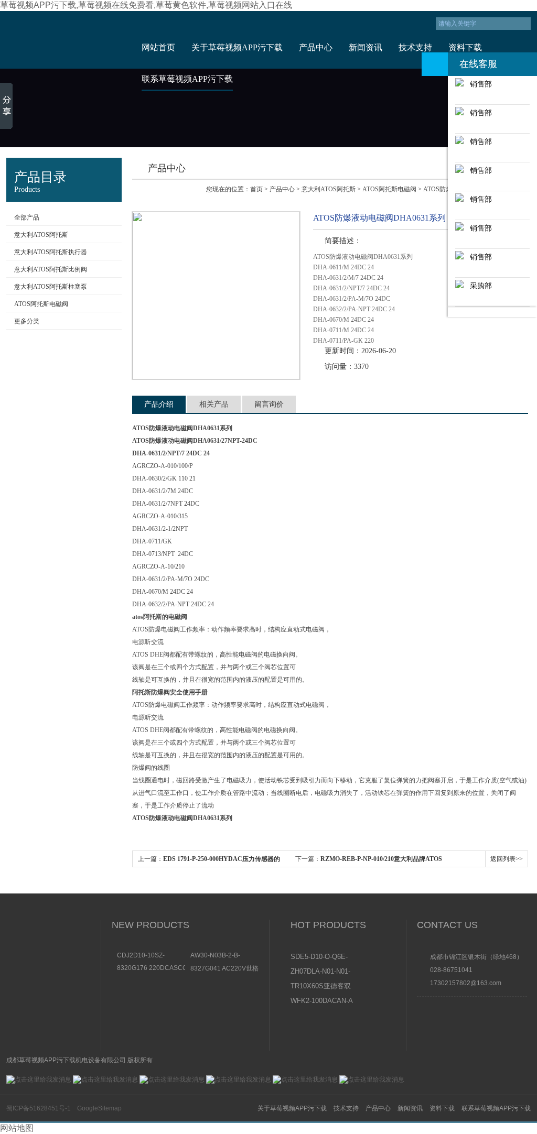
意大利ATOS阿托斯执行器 (50, 252)
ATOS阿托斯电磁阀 (41, 304)
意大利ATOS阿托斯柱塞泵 (50, 286)
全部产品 (26, 217)
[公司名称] (65, 39)
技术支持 (415, 47)
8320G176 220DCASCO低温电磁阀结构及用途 (151, 968)
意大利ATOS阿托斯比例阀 (50, 269)
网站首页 (158, 47)
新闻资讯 (365, 47)
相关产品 (214, 404)
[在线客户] (435, 64)
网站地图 (17, 1128)
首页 (256, 189)
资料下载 (465, 47)
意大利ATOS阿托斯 (41, 234)
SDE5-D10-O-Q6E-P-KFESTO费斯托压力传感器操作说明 (321, 957)
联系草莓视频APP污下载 (187, 78)
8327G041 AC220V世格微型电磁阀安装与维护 (224, 968)
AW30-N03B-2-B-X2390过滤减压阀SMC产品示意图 (222, 955)
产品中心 (315, 47)
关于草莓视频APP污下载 (237, 47)
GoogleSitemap (99, 1108)
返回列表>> (506, 859)
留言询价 (269, 404)
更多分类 (26, 321)
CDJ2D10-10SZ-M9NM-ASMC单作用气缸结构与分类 (149, 955)
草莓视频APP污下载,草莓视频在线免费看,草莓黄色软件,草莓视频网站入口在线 (146, 5)
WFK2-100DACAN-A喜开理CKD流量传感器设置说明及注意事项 (322, 1001)
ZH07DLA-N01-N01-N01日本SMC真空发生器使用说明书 (321, 972)
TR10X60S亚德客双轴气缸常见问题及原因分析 (321, 986)
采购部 (478, 285)
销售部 (478, 84)
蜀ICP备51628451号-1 (38, 1108)
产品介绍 (159, 404)
